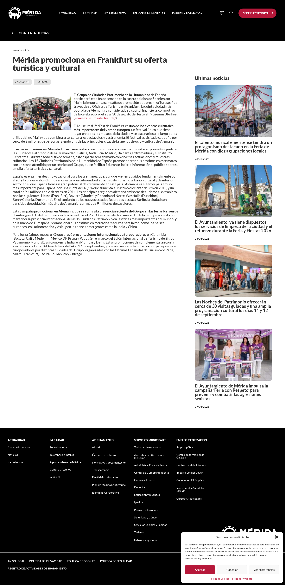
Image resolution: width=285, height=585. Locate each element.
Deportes (139, 487)
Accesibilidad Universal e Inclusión (149, 456)
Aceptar (200, 569)
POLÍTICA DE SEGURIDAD (116, 561)
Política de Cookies (219, 578)
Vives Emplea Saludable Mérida (190, 489)
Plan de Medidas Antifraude (109, 484)
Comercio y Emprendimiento (151, 472)
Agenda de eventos (19, 447)
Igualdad (139, 502)
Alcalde (96, 447)
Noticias (25, 50)
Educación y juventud (147, 494)
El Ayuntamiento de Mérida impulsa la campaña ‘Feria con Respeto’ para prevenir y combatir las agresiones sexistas (231, 392)
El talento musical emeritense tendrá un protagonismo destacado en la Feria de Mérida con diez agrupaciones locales (233, 146)
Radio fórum (15, 462)
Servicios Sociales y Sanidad (150, 524)
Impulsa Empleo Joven (189, 472)
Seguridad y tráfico (145, 517)
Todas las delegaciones (147, 447)
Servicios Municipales (149, 13)
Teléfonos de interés (62, 454)
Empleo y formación (187, 13)
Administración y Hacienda (150, 465)
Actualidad (67, 13)
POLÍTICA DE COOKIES (81, 561)
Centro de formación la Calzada (190, 456)
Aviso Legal (16, 561)
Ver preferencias (264, 569)
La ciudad (90, 13)
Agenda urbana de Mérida (65, 462)
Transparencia (100, 469)
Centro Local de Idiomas (191, 465)
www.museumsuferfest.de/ (95, 118)
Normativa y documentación (109, 462)
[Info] (222, 13)
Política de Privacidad (241, 578)
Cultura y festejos (60, 469)
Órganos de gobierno (104, 455)
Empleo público (185, 447)
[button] (277, 537)
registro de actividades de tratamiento (37, 568)
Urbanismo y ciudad (146, 540)
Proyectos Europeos (146, 510)
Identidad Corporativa (105, 492)
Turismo (42, 81)
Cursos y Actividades (189, 498)
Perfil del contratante (105, 477)
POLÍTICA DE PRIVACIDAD (45, 561)
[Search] (231, 12)
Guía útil (55, 476)
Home (16, 50)
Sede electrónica (256, 13)
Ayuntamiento (115, 13)
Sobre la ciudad (59, 447)
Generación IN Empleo (190, 480)
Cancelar (232, 569)
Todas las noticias (33, 33)
